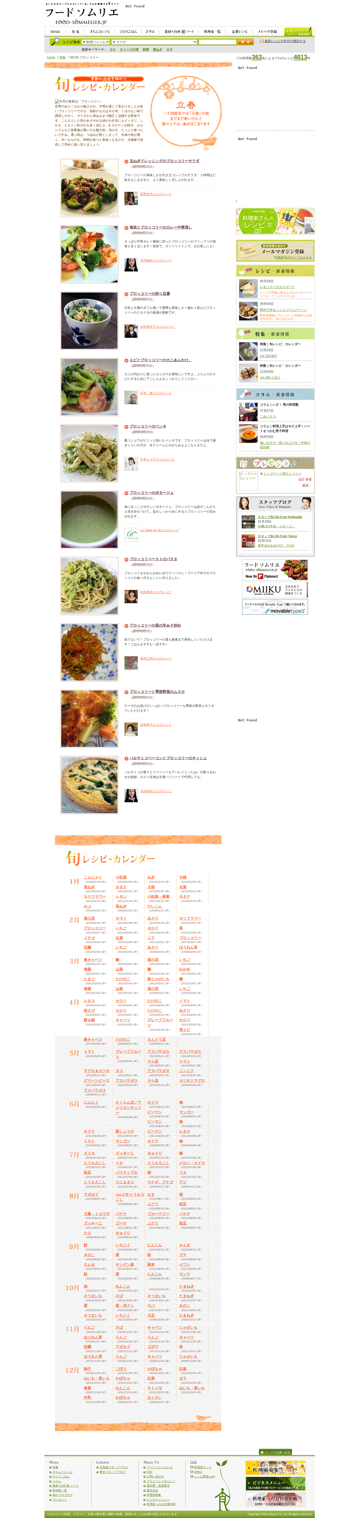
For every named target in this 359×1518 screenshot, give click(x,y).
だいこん (154, 906)
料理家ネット (203, 1467)
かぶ (87, 906)
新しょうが (125, 1131)
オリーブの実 (129, 49)
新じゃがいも (158, 979)
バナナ (121, 1214)
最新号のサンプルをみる (295, 257)
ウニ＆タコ (125, 1182)
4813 (300, 57)
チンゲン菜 (125, 1264)
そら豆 (152, 1061)
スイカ (89, 1153)
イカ (119, 1163)
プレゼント (60, 1499)
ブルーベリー (158, 1214)
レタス (89, 1001)
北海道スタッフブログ (114, 1467)
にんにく (91, 1102)
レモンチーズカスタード (277, 287)
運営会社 (152, 1490)
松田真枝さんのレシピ (156, 592)
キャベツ (123, 1020)
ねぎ (151, 877)
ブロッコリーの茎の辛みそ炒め (155, 625)
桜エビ (184, 1030)
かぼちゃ (154, 1369)
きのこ (89, 1255)
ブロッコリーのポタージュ (152, 492)
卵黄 (146, 49)
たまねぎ (186, 1286)
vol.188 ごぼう (270, 377)
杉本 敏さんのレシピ (156, 393)
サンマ (184, 1274)
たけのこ (123, 979)
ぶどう (152, 1204)
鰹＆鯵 (89, 1020)
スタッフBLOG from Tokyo (277, 536)
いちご (121, 928)
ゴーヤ (121, 1223)
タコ (119, 1071)
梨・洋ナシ (125, 1305)
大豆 (151, 1315)
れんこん (123, 1286)
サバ (151, 1305)
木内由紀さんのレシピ (156, 260)
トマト (184, 1001)
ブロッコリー (95, 928)
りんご (89, 1327)
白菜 (119, 938)
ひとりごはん (61, 1476)
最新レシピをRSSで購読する (285, 41)
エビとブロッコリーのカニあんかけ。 (161, 360)
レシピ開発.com (204, 1476)
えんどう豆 (156, 1039)
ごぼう (121, 1369)
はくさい (154, 1397)
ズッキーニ (125, 1153)
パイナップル (127, 1172)
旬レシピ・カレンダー (99, 85)
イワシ (184, 1264)
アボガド (91, 1194)
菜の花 (89, 918)
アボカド (123, 1347)
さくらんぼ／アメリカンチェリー (128, 1107)
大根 (183, 877)
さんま (184, 1245)
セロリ (152, 928)
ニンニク (186, 1071)
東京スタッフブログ (113, 1472)
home (51, 57)
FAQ (149, 1472)
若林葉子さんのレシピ (156, 725)
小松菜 (121, 877)
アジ (183, 1182)
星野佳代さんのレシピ (156, 194)
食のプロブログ (63, 1494)
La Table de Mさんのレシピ (159, 530)
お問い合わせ (155, 1476)
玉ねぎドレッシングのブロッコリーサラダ (164, 161)
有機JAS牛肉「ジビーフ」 (276, 526)
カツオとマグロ (192, 1080)
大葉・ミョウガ (97, 1214)
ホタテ (121, 887)
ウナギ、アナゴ (160, 1182)
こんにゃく (93, 877)
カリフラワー (95, 896)
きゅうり (154, 1153)
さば (119, 1296)
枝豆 (87, 1172)
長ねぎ (157, 49)
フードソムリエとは (160, 1467)
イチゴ (89, 938)
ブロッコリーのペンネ (148, 426)
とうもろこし (95, 1163)
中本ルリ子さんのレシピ (157, 459)
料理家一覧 (60, 1490)
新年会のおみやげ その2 (276, 545)
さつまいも (93, 1296)
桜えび (89, 1010)
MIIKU (198, 1472)
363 (257, 57)
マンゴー (186, 1112)
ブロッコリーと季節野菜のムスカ (157, 691)
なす (151, 1194)
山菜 (119, 969)
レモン (121, 896)
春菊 (87, 1388)
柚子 (87, 1369)
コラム (57, 1481)
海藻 (87, 969)
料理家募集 (154, 1494)
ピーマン (154, 1112)
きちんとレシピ (63, 1472)
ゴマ (183, 1255)
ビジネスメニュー (158, 1499)
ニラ (151, 938)
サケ (113, 49)
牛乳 (87, 1397)
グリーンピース (97, 1080)
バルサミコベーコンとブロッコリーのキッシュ (168, 758)
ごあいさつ (268, 416)
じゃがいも (188, 1327)
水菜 (183, 887)
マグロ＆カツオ (97, 1071)
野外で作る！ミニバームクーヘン (283, 310)
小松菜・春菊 (158, 896)
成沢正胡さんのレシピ (156, 658)
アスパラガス (158, 1051)
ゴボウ (152, 1347)
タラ (183, 1378)
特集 (62, 57)
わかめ (184, 969)
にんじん (154, 1245)
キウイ (121, 918)
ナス (87, 1233)
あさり (152, 918)
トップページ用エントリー (282, 473)
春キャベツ (93, 960)
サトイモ (154, 1388)
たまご (89, 979)
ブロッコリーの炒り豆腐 (150, 293)
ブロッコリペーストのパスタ (153, 559)
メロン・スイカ (192, 1163)
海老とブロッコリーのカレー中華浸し (161, 227)
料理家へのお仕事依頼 (161, 1504)
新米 (151, 1264)
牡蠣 (87, 947)
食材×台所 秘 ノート (66, 1485)
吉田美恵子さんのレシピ (157, 327)
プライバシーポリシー (161, 1481)
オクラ (152, 1102)
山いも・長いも (97, 1378)
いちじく (123, 1245)
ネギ (169, 49)
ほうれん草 (188, 947)
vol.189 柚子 (269, 356)
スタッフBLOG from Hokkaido (280, 517)
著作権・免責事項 (158, 1485)
